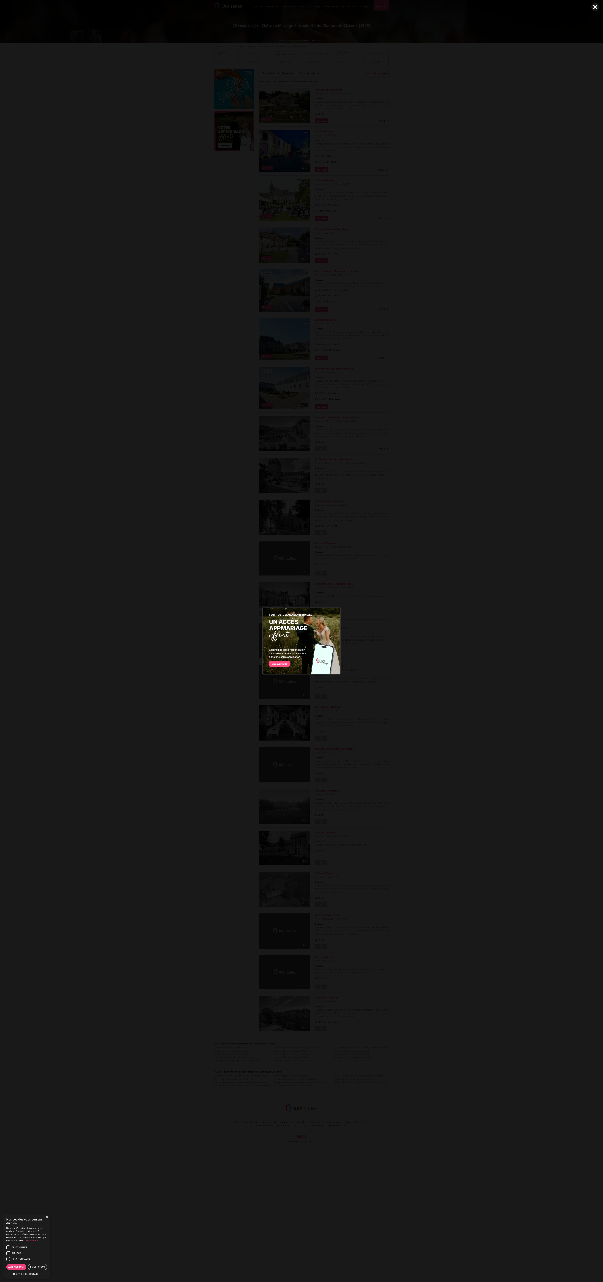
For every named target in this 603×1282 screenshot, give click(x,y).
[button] (26, 1274)
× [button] (47, 1217)
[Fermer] (595, 7)
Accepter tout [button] (16, 1267)
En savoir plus (32, 1240)
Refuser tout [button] (37, 1267)
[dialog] (26, 1246)
